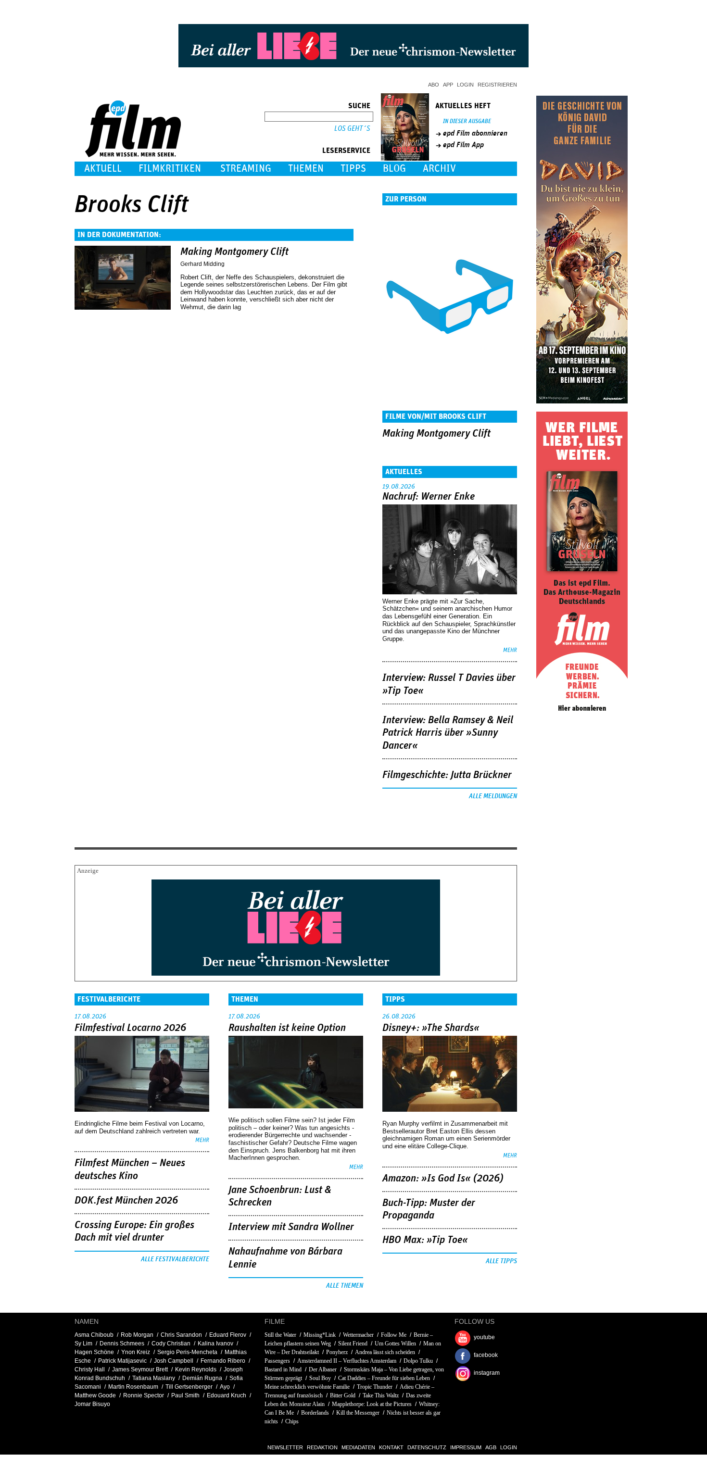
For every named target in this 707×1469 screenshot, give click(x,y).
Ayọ (225, 1386)
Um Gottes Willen (395, 1343)
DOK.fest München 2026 (126, 1200)
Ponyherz (337, 1352)
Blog (394, 168)
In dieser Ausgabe (467, 121)
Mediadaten (358, 1447)
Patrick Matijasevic (122, 1360)
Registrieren (497, 85)
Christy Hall (90, 1369)
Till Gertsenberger (189, 1386)
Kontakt (391, 1447)
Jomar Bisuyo (92, 1404)
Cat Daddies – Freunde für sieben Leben (384, 1378)
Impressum (465, 1447)
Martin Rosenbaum (133, 1386)
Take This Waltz (381, 1395)
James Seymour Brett (140, 1369)
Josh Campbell (173, 1360)
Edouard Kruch (226, 1395)
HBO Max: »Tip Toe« (425, 1240)
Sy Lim (83, 1343)
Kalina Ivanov (215, 1343)
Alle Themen (344, 1285)
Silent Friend (352, 1343)
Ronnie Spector (143, 1395)
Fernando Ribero (223, 1360)
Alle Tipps (501, 1261)
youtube (484, 1337)
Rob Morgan (137, 1334)
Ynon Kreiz (135, 1352)
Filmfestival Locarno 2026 (130, 1028)
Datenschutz (426, 1447)
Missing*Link (319, 1334)
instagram (487, 1372)
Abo (433, 85)
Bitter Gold (342, 1395)
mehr (510, 650)
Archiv (439, 168)
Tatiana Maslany (153, 1378)
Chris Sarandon (181, 1334)
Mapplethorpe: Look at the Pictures (372, 1404)
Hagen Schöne (94, 1352)
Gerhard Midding (202, 264)
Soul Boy (320, 1378)
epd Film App (463, 145)
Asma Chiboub (94, 1334)
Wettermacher (358, 1334)
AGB (490, 1447)
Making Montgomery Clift (234, 252)
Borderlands (315, 1412)
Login (465, 85)
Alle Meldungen (493, 796)
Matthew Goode (95, 1395)
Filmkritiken (170, 168)
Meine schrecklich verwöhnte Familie (307, 1386)
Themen (306, 168)
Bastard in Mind (283, 1369)
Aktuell (103, 168)
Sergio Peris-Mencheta (187, 1352)
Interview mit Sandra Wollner (291, 1227)
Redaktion (322, 1447)
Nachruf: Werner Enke (428, 496)
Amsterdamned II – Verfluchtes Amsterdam (346, 1360)
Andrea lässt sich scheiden (385, 1352)
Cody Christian (171, 1343)
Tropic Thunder (374, 1386)
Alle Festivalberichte (175, 1259)
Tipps (353, 168)
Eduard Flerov (227, 1334)
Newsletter (285, 1447)
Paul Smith (185, 1395)
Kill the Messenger (357, 1412)
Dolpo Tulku (418, 1360)
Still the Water (280, 1334)
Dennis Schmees (122, 1343)
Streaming (245, 168)
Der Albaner (323, 1369)
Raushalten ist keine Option (287, 1028)
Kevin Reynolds (195, 1369)
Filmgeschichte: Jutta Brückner (447, 775)
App (448, 85)
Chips (292, 1421)
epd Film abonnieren (475, 133)
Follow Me (393, 1334)
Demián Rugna (202, 1378)
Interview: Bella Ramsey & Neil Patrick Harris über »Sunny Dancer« (447, 733)
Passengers (277, 1360)
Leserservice (346, 150)
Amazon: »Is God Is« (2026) (443, 1178)
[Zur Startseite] (134, 155)
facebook (486, 1355)
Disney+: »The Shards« (431, 1028)
